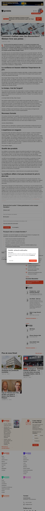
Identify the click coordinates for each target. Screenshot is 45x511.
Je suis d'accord (33, 260)
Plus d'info (11, 260)
